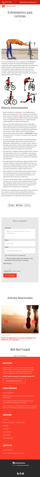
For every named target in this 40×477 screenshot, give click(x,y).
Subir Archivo (20, 265)
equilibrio (20, 114)
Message (8, 228)
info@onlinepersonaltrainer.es (28, 2)
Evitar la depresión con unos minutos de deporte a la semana (18, 339)
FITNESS (5, 419)
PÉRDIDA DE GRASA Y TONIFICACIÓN (14, 422)
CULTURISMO (7, 435)
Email (6, 247)
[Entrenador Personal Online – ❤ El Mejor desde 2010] (11, 6)
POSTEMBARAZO (8, 438)
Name (6, 240)
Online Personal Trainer (23, 465)
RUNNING (6, 425)
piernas (19, 153)
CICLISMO (6, 429)
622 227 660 (8, 2)
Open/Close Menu (3, 6)
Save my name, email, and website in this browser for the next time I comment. (19, 259)
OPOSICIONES (7, 432)
